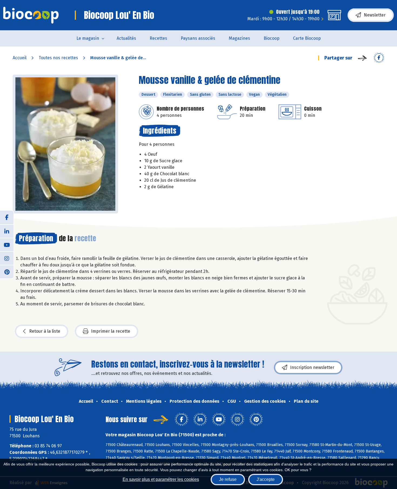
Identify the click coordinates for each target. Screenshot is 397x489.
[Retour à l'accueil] (31, 15)
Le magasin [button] (87, 38)
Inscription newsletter (312, 367)
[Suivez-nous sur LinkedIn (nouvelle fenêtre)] (7, 231)
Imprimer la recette (110, 331)
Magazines (239, 38)
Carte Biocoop (307, 38)
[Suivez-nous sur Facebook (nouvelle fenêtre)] (7, 217)
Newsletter (375, 15)
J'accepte (266, 479)
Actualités (126, 38)
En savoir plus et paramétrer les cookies (161, 479)
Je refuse (228, 479)
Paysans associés (198, 38)
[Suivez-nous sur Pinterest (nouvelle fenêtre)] (7, 271)
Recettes (158, 38)
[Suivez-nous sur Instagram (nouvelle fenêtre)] (7, 258)
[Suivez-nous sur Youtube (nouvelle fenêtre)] (7, 244)
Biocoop (272, 38)
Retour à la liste (44, 331)
